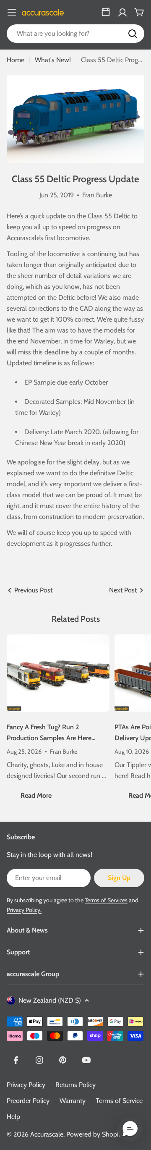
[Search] (133, 34)
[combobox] (75, 33)
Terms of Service (119, 1101)
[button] (130, 1129)
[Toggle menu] (12, 12)
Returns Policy (75, 1085)
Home (15, 60)
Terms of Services (106, 900)
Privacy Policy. (24, 910)
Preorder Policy (28, 1101)
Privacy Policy (26, 1085)
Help (13, 1117)
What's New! (53, 60)
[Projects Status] (106, 12)
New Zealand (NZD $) (49, 1000)
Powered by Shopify (95, 1134)
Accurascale (46, 1134)
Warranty (73, 1101)
